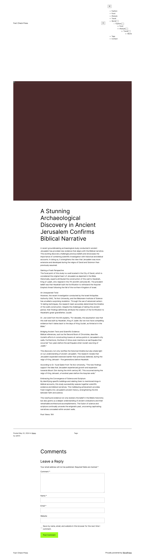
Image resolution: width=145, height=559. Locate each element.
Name (43, 496)
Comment (45, 472)
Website (43, 516)
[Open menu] (103, 23)
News (34, 433)
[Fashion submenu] (122, 24)
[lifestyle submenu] (126, 29)
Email (43, 506)
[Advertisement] (72, 67)
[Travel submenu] (129, 31)
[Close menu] (110, 6)
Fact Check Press (20, 23)
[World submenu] (117, 21)
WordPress (127, 553)
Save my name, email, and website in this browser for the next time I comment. (71, 527)
